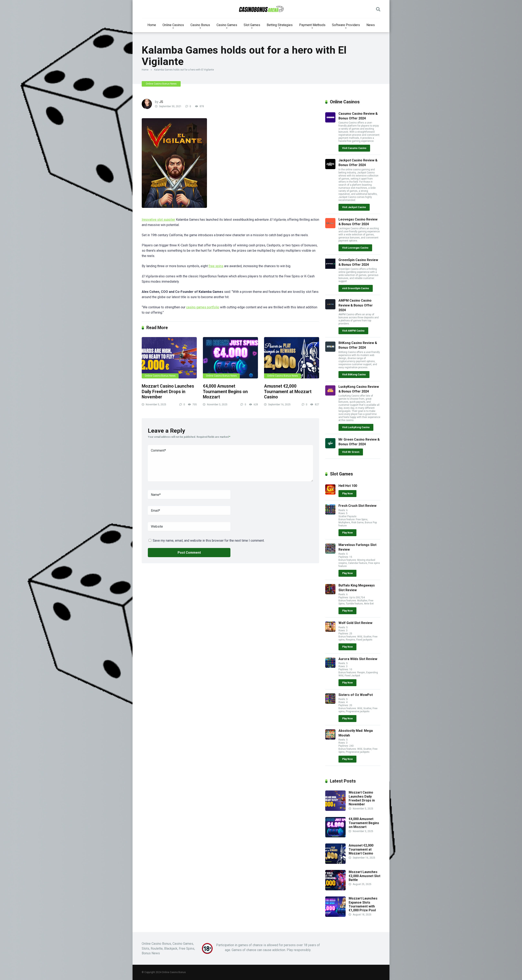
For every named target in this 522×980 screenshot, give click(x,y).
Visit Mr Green (350, 452)
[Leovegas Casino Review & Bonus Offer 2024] (330, 227)
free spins (216, 266)
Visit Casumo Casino (354, 148)
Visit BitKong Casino (354, 374)
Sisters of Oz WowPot (355, 695)
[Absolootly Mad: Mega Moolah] (330, 738)
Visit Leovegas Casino (355, 247)
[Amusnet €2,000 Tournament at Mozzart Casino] (291, 357)
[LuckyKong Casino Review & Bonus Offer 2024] (330, 394)
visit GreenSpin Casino (355, 288)
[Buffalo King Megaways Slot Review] (330, 593)
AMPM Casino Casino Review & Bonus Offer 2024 (355, 305)
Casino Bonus (200, 25)
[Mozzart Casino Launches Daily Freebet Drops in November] (169, 357)
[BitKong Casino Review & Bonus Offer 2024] (330, 351)
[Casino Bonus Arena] (261, 9)
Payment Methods (312, 25)
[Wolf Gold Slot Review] (330, 631)
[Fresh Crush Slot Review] (330, 513)
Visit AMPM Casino (353, 330)
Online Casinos (173, 25)
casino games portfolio (202, 307)
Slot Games (252, 25)
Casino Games (227, 25)
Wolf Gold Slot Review (355, 623)
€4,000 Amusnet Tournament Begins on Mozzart (225, 391)
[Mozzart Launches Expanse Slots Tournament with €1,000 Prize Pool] (335, 916)
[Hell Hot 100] (330, 493)
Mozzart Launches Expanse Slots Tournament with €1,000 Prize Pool (363, 904)
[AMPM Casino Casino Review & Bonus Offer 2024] (330, 308)
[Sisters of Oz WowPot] (330, 702)
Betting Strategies (280, 25)
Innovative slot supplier (158, 220)
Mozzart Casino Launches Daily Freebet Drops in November (168, 391)
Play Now (347, 493)
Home (151, 25)
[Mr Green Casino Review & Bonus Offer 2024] (330, 447)
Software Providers (346, 25)
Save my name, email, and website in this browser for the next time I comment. (208, 540)
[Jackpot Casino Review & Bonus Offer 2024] (330, 168)
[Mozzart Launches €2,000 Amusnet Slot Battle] (335, 889)
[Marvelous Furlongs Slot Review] (330, 552)
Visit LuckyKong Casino (356, 427)
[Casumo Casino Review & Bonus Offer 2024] (330, 121)
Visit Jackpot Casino (354, 207)
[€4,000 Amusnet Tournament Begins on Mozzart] (230, 357)
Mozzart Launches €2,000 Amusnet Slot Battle (364, 876)
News (370, 25)
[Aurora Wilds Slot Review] (330, 667)
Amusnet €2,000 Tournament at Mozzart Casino (288, 391)
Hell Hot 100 (347, 486)
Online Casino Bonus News (161, 83)
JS (161, 102)
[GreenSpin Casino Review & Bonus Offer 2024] (330, 268)
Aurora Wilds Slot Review (357, 659)
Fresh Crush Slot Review (357, 506)
